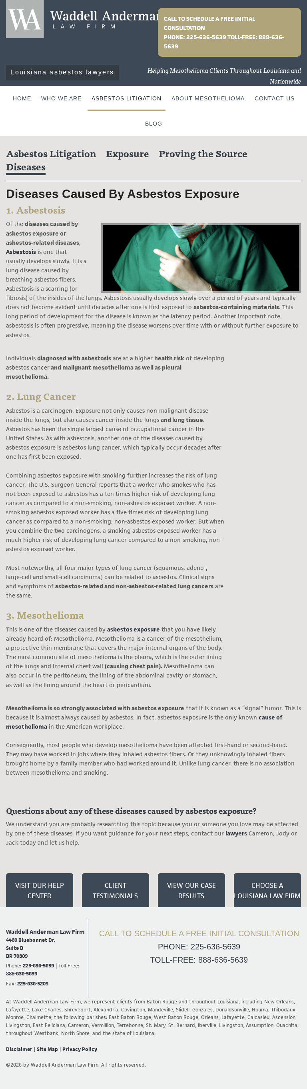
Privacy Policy (79, 1049)
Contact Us (275, 98)
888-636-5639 (21, 973)
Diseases (26, 168)
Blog (153, 123)
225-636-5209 (32, 983)
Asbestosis (21, 252)
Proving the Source (203, 154)
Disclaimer (19, 1049)
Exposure (127, 154)
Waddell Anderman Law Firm (45, 931)
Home (22, 98)
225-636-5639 (206, 37)
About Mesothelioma (208, 98)
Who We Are (61, 98)
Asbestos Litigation (126, 98)
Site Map (47, 1049)
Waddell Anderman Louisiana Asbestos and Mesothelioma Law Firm (84, 19)
